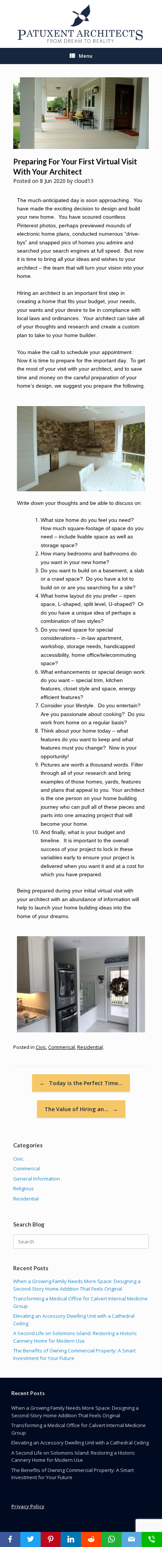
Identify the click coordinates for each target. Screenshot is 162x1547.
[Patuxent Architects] (81, 24)
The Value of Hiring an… (81, 1109)
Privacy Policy (27, 1506)
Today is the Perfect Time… (81, 1083)
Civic (41, 1047)
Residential (90, 1047)
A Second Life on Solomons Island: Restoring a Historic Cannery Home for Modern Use (75, 1337)
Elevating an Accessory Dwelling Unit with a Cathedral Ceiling (80, 1442)
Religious (23, 1188)
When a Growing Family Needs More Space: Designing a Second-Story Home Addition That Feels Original (77, 1285)
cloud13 (83, 180)
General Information (36, 1178)
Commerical (61, 1047)
